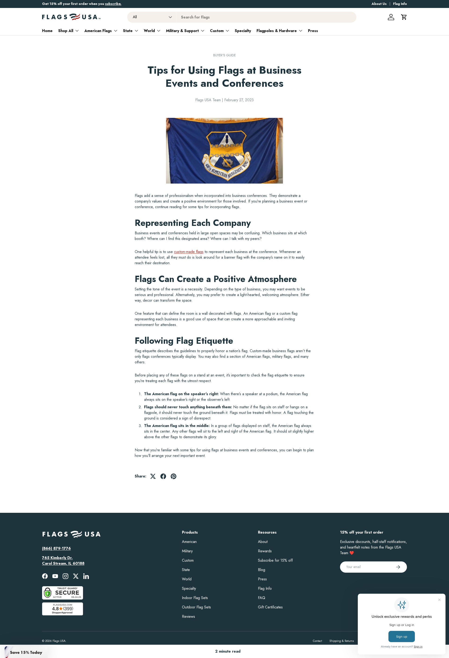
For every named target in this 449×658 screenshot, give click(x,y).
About (263, 541)
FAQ (261, 597)
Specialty (243, 30)
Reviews (188, 616)
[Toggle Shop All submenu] (77, 30)
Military (187, 551)
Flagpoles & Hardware (277, 30)
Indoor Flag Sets (195, 597)
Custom (217, 30)
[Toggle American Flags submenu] (115, 30)
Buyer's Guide (224, 55)
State (128, 30)
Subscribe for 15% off (275, 560)
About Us (379, 3)
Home (47, 30)
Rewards (265, 551)
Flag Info (400, 3)
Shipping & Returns (342, 641)
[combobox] (241, 17)
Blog (261, 569)
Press (313, 30)
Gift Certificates (270, 607)
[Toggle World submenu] (158, 30)
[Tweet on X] (153, 476)
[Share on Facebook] (163, 476)
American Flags (98, 30)
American (189, 541)
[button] (404, 17)
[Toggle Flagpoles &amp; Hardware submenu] (300, 30)
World (149, 30)
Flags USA (59, 641)
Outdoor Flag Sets (196, 607)
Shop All (65, 30)
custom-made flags (188, 251)
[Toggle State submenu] (136, 30)
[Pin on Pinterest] (173, 476)
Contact (317, 641)
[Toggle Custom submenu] (227, 30)
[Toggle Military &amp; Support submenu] (202, 30)
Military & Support (182, 30)
